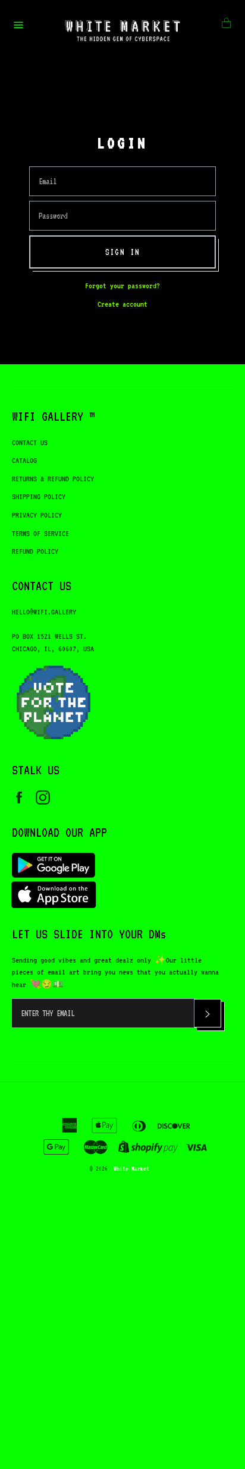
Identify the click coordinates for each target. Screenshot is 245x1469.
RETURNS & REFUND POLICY (53, 478)
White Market (131, 1168)
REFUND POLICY (35, 551)
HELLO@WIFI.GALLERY (44, 611)
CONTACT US (30, 442)
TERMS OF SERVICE (40, 533)
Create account (122, 304)
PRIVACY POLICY (37, 514)
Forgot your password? (122, 285)
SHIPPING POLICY (38, 496)
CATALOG (24, 460)
